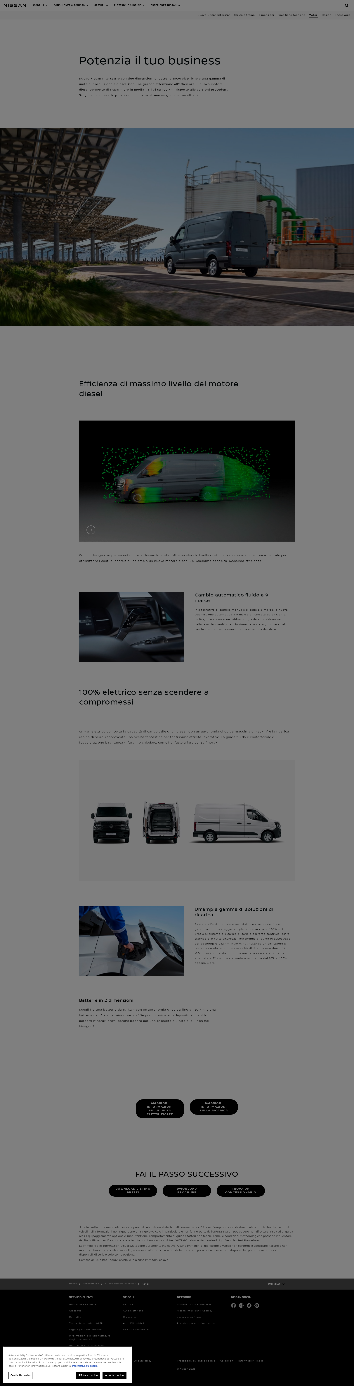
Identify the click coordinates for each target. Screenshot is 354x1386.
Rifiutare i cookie (88, 1375)
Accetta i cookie (114, 1375)
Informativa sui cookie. (85, 1366)
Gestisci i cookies (20, 1375)
